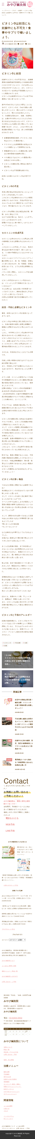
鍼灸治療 (6, 1072)
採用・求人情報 (9, 1060)
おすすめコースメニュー (12, 1091)
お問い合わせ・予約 (10, 1054)
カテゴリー (5, 940)
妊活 (29, 44)
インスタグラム (9, 1116)
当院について (8, 1047)
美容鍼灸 (6, 1082)
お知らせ (6, 1108)
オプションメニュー (10, 1094)
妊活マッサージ (9, 1089)
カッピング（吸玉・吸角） (12, 1084)
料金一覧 (6, 1049)
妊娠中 (22, 44)
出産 (25, 643)
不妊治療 (18, 643)
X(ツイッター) (8, 1119)
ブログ (6, 1111)
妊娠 (5, 645)
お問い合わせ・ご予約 (23, 1128)
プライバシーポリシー (8, 1128)
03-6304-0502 (15, 1017)
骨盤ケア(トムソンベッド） (12, 1086)
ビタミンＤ (7, 643)
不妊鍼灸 (6, 1074)
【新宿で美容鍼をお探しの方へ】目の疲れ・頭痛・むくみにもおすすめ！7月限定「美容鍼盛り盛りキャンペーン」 (17, 877)
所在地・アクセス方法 (11, 1052)
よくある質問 (8, 1106)
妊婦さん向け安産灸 (10, 1079)
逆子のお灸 (7, 1077)
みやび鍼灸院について (8, 1126)
